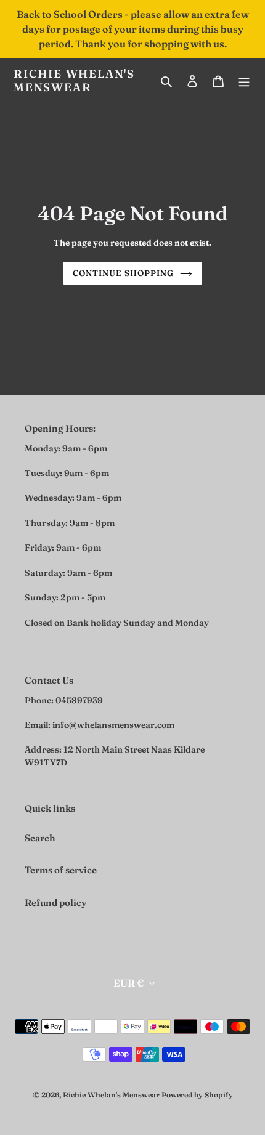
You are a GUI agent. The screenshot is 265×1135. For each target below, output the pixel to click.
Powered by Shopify (197, 1094)
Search (40, 838)
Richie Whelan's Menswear (74, 80)
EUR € (128, 983)
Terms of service (61, 870)
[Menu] (244, 80)
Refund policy (56, 902)
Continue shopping (123, 273)
